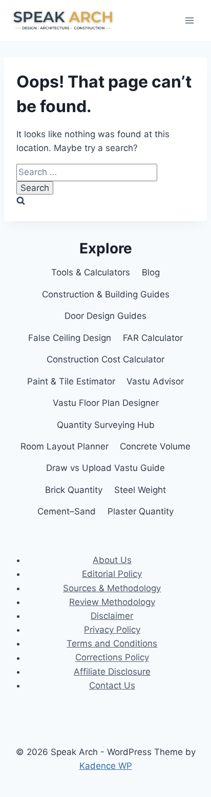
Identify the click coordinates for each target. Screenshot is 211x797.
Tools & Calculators (90, 272)
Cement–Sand (66, 511)
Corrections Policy (112, 658)
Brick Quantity (73, 490)
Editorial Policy (112, 574)
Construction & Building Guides (106, 294)
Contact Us (112, 685)
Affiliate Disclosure (112, 671)
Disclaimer (112, 616)
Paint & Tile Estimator (71, 381)
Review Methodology (112, 602)
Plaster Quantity (141, 511)
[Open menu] (189, 20)
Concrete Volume (155, 446)
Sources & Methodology (112, 588)
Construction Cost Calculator (105, 359)
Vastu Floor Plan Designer (106, 403)
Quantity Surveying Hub (106, 425)
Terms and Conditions (112, 643)
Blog (151, 272)
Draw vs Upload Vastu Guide (105, 468)
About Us (112, 560)
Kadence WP (105, 766)
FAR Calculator (153, 338)
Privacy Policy (112, 629)
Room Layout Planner (64, 446)
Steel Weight (140, 490)
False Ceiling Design (69, 338)
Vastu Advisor (155, 381)
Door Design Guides (105, 316)
